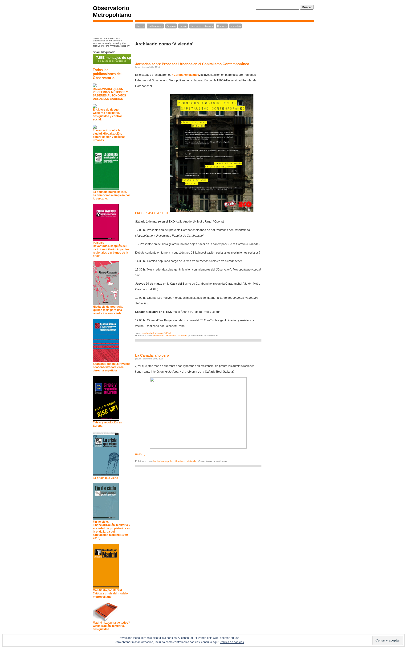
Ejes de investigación (202, 26)
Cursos (183, 26)
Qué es (140, 26)
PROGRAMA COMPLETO (151, 213)
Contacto (222, 26)
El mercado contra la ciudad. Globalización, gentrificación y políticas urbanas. (109, 135)
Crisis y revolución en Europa (107, 424)
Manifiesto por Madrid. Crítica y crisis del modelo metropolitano (110, 593)
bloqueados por (113, 59)
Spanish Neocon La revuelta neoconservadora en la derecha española (111, 367)
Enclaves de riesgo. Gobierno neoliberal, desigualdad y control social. (107, 114)
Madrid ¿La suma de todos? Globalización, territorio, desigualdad (111, 626)
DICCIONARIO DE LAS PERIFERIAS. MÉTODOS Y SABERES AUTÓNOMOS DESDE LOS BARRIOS (110, 93)
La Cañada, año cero (152, 355)
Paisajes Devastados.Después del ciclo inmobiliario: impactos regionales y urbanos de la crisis (111, 249)
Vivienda (182, 335)
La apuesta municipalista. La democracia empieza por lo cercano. (111, 195)
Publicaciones (155, 26)
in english (236, 26)
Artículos (171, 26)
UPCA (167, 333)
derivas (159, 333)
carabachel (148, 333)
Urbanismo (170, 335)
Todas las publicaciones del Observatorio (107, 74)
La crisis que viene (105, 478)
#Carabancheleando (185, 74)
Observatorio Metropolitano (112, 11)
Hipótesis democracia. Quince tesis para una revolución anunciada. (108, 310)
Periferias (158, 335)
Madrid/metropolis (162, 461)
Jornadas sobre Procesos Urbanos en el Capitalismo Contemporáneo (192, 64)
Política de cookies (232, 642)
